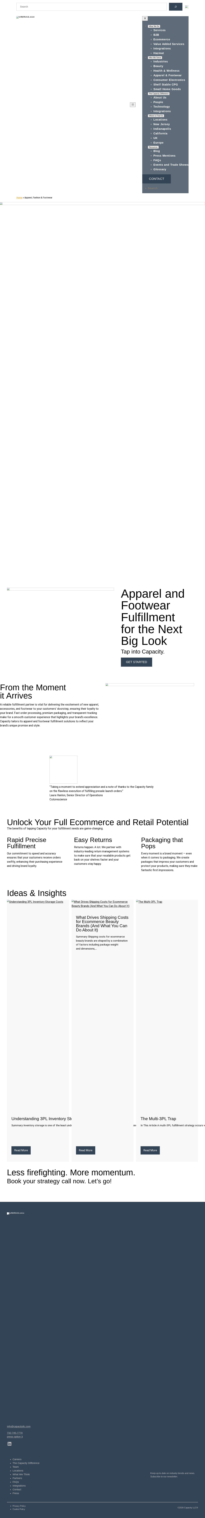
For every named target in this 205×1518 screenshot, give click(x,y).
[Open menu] (133, 104)
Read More (22, 1152)
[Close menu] (145, 18)
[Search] (175, 7)
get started (136, 662)
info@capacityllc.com (19, 1426)
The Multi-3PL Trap (158, 1119)
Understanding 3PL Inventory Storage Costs (52, 1119)
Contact (156, 178)
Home (19, 197)
